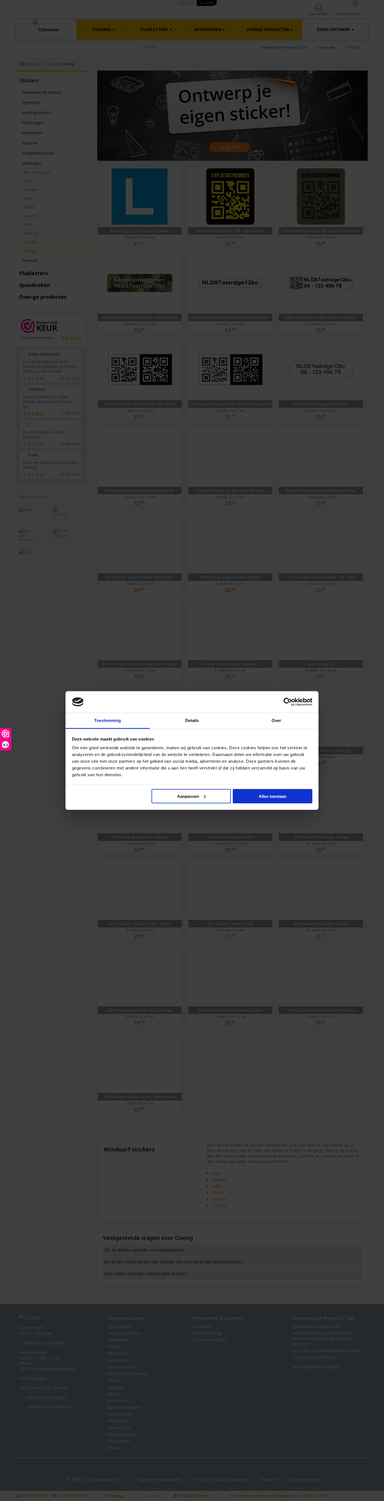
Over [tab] (276, 720)
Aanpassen (188, 796)
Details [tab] (192, 720)
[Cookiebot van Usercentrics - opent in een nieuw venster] (287, 702)
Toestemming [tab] (107, 720)
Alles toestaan (272, 796)
